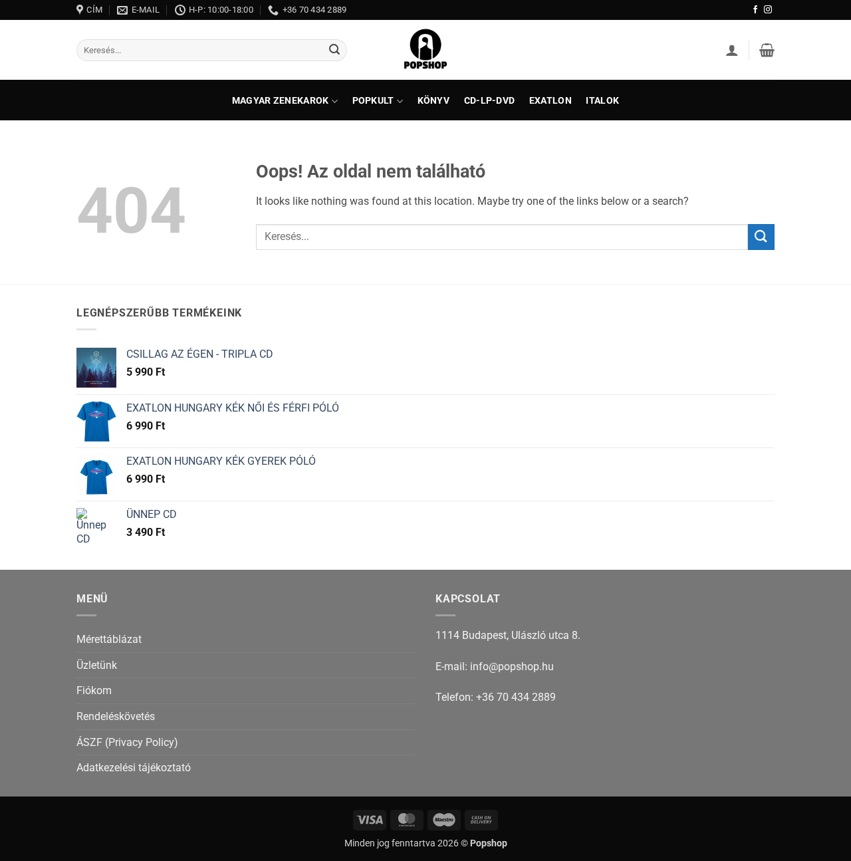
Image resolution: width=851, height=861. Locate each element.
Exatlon (550, 101)
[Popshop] (425, 50)
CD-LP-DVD (489, 101)
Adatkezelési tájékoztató (133, 767)
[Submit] (334, 50)
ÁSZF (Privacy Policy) (127, 742)
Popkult (373, 100)
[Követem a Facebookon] (755, 10)
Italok (602, 101)
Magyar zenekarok (280, 100)
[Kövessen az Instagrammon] (768, 10)
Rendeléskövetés (115, 716)
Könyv (433, 101)
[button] (732, 49)
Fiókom (94, 690)
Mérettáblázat (109, 639)
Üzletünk (96, 665)
